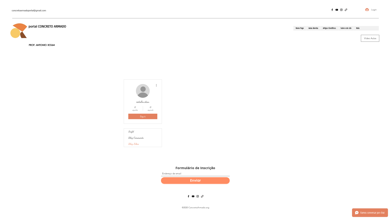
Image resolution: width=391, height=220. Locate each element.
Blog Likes (133, 143)
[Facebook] (332, 9)
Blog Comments (136, 137)
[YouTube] (336, 9)
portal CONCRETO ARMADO (47, 26)
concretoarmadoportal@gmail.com (29, 10)
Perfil (131, 131)
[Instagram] (341, 9)
